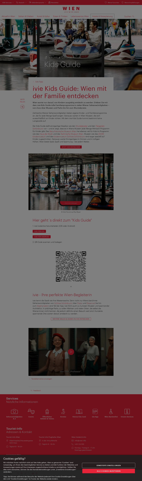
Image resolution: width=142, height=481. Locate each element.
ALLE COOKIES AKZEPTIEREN (109, 471)
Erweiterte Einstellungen (109, 465)
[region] (71, 468)
